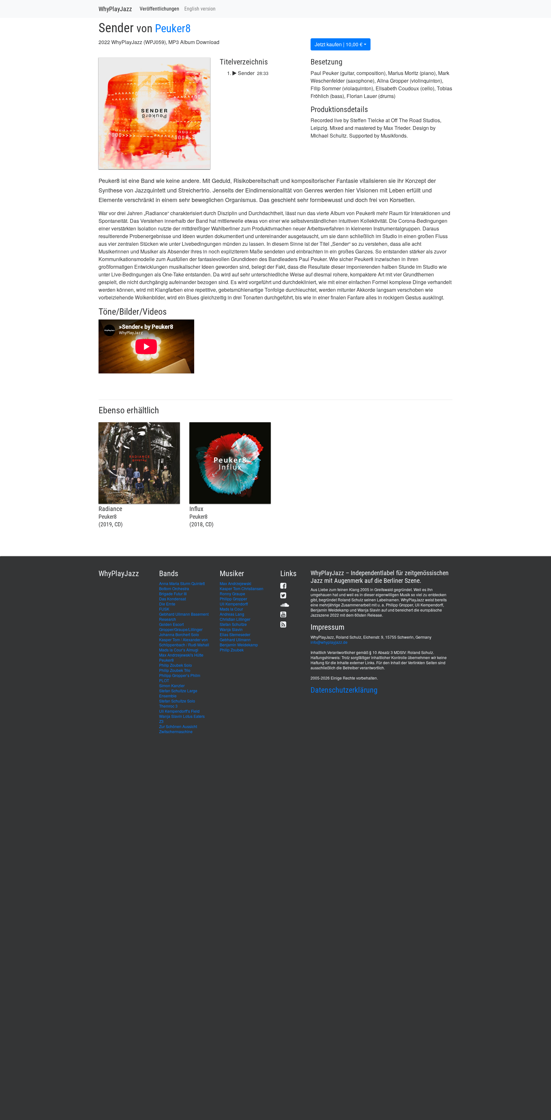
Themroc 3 (168, 706)
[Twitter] (283, 595)
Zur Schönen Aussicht (178, 726)
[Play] (234, 73)
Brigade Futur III (173, 593)
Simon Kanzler (172, 685)
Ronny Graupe (232, 593)
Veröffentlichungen (159, 9)
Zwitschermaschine (176, 731)
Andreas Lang (232, 614)
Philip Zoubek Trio (174, 670)
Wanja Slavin (231, 629)
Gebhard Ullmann (235, 639)
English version (200, 9)
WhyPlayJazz (115, 9)
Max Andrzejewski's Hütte (181, 655)
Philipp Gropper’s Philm (179, 675)
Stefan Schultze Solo (177, 700)
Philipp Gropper (233, 598)
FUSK (164, 609)
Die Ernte (167, 603)
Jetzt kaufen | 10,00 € (339, 44)
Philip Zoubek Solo (175, 665)
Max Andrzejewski (235, 583)
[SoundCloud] (284, 605)
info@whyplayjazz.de (329, 642)
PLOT (164, 680)
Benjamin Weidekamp (239, 644)
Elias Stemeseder (235, 634)
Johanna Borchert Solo (179, 634)
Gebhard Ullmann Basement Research (184, 616)
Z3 (161, 721)
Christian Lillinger (235, 619)
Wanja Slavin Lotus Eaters (182, 716)
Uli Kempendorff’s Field (179, 711)
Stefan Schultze (233, 624)
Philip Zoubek (232, 649)
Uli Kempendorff (234, 603)
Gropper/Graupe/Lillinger (180, 629)
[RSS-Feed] (283, 624)
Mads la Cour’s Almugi (178, 649)
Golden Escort (171, 624)
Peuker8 (173, 28)
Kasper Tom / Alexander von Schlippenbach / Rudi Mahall (184, 642)
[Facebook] (283, 585)
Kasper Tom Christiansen (241, 588)
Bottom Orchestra (174, 588)
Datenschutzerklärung (344, 690)
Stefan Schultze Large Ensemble (178, 693)
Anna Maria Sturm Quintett (182, 583)
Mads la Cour (231, 609)
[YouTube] (283, 614)
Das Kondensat (172, 598)
